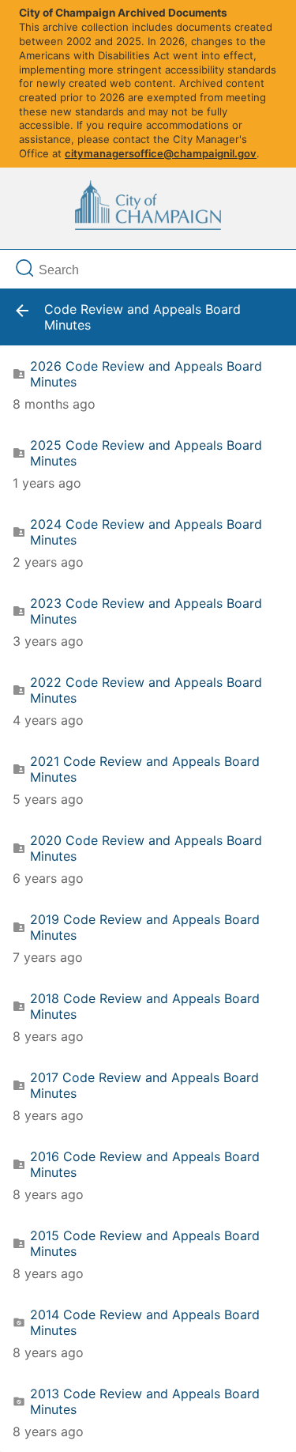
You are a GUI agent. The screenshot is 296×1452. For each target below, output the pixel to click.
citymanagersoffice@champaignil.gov (161, 153)
